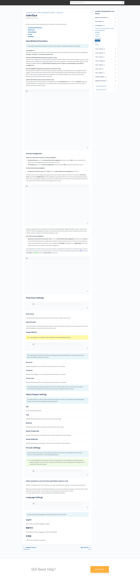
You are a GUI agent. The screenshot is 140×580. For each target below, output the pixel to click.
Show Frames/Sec (32, 431)
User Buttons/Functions (37, 41)
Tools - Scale (99, 69)
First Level (30, 314)
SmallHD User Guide (30, 13)
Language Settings (34, 497)
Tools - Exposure (100, 53)
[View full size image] (57, 119)
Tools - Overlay (99, 65)
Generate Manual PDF (101, 86)
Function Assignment (34, 153)
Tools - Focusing (100, 61)
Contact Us (100, 569)
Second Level (31, 322)
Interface (31, 15)
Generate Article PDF (101, 90)
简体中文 (29, 528)
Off (27, 407)
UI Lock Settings (33, 447)
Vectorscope (30, 378)
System (97, 45)
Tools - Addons (99, 73)
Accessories (98, 38)
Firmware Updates (100, 77)
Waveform (29, 362)
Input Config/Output (100, 30)
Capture (97, 36)
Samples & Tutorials (101, 81)
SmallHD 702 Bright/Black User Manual (46, 13)
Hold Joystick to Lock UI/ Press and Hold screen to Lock (47, 481)
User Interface (99, 21)
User (96, 43)
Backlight (97, 32)
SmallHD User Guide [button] (21, 1)
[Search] (122, 3)
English (28, 520)
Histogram (29, 370)
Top (27, 415)
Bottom (29, 423)
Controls (97, 34)
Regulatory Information (102, 17)
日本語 (28, 536)
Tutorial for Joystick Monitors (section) (104, 28)
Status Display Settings (36, 394)
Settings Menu (59, 13)
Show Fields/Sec (32, 439)
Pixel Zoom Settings (35, 297)
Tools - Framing (100, 49)
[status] (57, 46)
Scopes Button (31, 332)
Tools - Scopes (99, 57)
